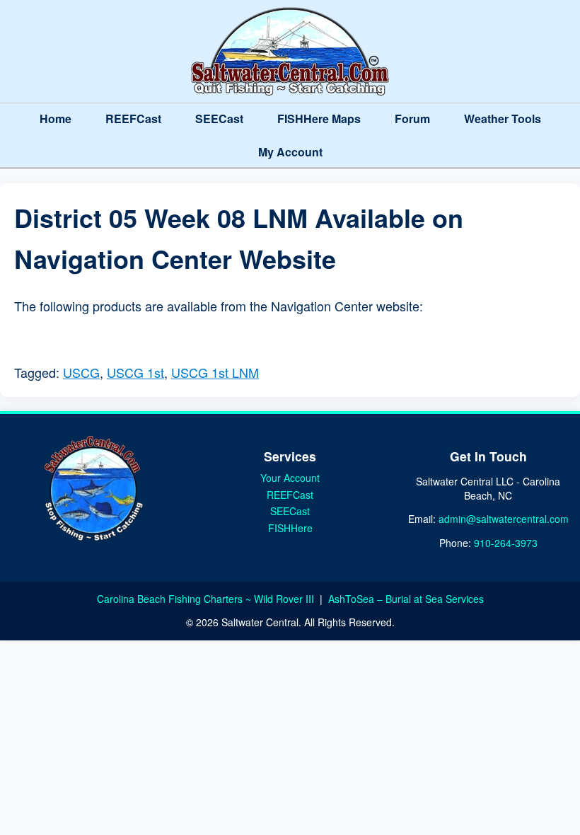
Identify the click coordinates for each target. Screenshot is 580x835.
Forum (412, 118)
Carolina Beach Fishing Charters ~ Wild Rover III (207, 599)
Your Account (290, 478)
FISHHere (290, 528)
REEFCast (133, 118)
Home (55, 118)
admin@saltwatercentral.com (504, 519)
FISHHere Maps (319, 118)
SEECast (219, 118)
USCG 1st (135, 372)
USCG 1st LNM (215, 372)
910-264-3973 (506, 543)
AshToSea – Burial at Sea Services (406, 599)
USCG (81, 372)
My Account (290, 152)
